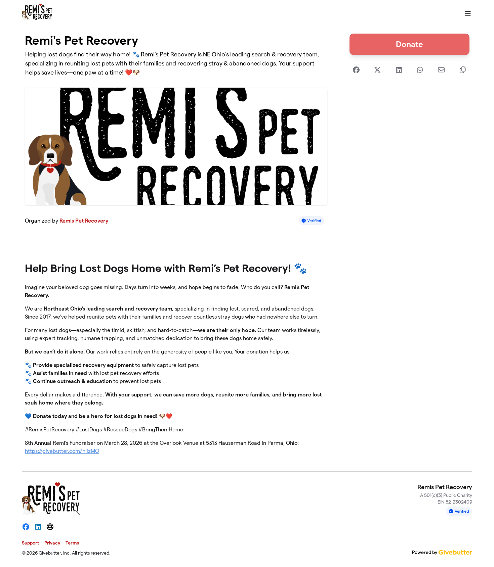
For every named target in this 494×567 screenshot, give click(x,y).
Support (30, 543)
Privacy (52, 543)
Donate (409, 44)
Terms (72, 543)
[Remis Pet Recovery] (37, 12)
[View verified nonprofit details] (311, 221)
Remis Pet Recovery (83, 221)
